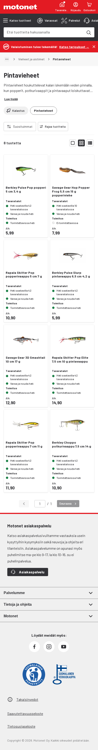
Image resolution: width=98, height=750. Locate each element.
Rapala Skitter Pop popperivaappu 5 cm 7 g (24, 274)
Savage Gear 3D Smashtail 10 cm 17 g (25, 359)
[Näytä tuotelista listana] (90, 143)
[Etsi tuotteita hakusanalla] (88, 32)
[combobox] (43, 32)
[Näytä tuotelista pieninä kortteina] (81, 143)
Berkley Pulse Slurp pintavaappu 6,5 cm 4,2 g (71, 274)
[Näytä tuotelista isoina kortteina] (72, 143)
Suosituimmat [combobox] (23, 126)
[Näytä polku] (7, 59)
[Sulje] (93, 46)
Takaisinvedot (27, 699)
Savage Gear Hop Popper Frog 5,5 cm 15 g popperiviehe (71, 191)
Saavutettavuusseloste (25, 713)
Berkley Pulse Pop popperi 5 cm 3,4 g (26, 189)
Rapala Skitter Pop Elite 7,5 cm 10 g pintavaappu (70, 359)
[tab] (47, 20)
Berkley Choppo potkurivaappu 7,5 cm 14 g (71, 444)
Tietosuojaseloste (21, 726)
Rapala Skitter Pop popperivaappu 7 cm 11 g (24, 444)
